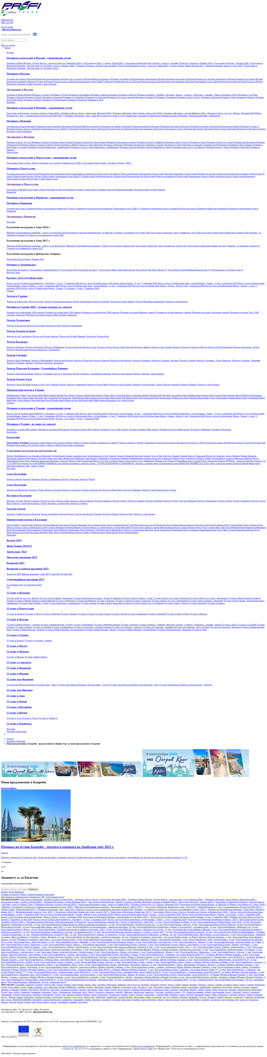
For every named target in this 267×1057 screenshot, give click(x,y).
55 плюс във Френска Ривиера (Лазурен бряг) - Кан (134, 685)
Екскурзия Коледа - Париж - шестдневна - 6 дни (71, 954)
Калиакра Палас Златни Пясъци (180, 527)
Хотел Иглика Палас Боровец (34, 532)
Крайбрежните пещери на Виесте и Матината (151, 458)
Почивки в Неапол (33, 100)
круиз (114, 990)
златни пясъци (126, 997)
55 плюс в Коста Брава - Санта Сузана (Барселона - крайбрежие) (49, 603)
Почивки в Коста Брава (61, 142)
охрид (132, 995)
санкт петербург (149, 1000)
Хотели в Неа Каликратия (220, 347)
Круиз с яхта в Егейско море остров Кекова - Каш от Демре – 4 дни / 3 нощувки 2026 (41, 917)
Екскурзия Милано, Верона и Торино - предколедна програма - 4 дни (155, 939)
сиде (74, 997)
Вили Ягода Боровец (17, 530)
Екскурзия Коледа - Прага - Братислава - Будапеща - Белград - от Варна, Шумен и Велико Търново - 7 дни (208, 964)
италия (67, 984)
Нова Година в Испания (225, 129)
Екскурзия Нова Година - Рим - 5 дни (178, 947)
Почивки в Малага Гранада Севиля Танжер (39, 145)
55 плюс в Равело (24, 627)
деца (10, 992)
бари (100, 990)
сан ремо (245, 987)
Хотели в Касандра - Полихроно (44, 350)
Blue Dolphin (50, 395)
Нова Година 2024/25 (19, 546)
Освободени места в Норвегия (165, 208)
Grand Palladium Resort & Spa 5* (195, 270)
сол (46, 987)
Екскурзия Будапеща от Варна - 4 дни (19, 929)
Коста (91, 992)
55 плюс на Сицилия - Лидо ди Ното (192, 627)
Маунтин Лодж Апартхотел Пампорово (164, 530)
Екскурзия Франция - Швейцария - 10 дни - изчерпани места (37, 982)
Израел (193, 990)
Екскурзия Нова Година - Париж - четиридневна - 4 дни (224, 947)
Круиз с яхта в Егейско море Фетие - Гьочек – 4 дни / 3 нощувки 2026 (147, 914)
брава (31, 987)
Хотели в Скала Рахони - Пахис (147, 384)
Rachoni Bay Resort (65, 395)
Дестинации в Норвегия (21, 216)
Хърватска (114, 995)
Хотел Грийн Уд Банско (88, 532)
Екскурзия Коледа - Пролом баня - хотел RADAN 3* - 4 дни (34, 979)
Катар (20, 1002)
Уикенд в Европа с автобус (131, 443)
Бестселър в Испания (203, 129)
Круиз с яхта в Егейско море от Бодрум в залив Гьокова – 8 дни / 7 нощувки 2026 (118, 283)
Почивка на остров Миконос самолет (137, 312)
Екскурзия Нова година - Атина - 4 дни (140, 962)
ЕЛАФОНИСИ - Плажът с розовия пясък (139, 463)
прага (236, 984)
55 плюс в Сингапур (19, 662)
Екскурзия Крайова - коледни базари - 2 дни (81, 974)
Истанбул (159, 987)
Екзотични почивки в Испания (234, 126)
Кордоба (139, 456)
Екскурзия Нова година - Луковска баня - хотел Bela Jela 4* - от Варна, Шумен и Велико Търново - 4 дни (103, 969)
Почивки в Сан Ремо (248, 95)
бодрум (203, 997)
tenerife (119, 992)
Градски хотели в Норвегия (99, 208)
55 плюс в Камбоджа (19, 723)
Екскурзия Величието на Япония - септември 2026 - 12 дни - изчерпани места (102, 979)
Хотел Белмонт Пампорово (40, 530)
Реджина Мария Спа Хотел (78, 527)
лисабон (101, 984)
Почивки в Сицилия (52, 97)
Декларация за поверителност (15, 897)
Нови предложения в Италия (179, 81)
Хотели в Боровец (31, 479)
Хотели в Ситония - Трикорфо (246, 360)
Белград (229, 997)
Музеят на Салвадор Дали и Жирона (223, 456)
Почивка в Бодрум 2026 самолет (174, 429)
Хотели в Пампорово (51, 479)
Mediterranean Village (16, 395)
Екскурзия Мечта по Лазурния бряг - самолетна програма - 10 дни (104, 927)
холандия (238, 997)
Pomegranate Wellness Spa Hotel (174, 398)
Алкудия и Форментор (63, 458)
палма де (243, 1000)
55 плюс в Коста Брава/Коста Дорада (114, 603)
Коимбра (129, 189)
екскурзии (57, 997)
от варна (227, 984)
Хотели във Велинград (17, 490)
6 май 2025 (55, 574)
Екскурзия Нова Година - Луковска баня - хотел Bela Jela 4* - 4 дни (66, 972)
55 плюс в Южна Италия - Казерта (28, 630)
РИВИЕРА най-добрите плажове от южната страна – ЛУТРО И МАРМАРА (83, 463)
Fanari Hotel (28, 398)
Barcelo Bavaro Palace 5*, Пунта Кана (24, 270)
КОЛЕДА (45, 990)
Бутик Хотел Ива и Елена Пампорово (229, 530)
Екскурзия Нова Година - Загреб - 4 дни (20, 962)
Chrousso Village (82, 395)
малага (254, 987)
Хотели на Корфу (101, 301)
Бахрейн (39, 987)
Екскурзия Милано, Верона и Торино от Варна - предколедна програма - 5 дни (170, 949)
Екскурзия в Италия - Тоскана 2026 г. (232, 63)
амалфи (82, 987)
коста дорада (124, 990)
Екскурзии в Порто (37, 189)
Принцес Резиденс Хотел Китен (201, 525)
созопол (67, 997)
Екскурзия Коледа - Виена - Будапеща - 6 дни (22, 967)
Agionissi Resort (234, 395)
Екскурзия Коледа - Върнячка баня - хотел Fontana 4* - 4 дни (30, 974)
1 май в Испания (23, 131)
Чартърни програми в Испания (175, 126)
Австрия (159, 992)
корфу (201, 990)
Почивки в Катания (210, 97)
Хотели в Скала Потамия (18, 384)
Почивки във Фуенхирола (215, 145)
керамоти (106, 1000)
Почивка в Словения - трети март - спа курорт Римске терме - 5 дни (49, 939)
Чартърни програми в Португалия (180, 174)
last (3, 1000)
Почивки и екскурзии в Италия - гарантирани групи (39, 58)
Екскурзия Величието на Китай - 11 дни (193, 932)
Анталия (237, 992)
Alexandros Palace (179, 395)
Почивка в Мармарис (201, 429)
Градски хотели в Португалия (40, 176)
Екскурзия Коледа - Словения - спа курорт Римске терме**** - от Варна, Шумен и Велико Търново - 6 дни (197, 954)
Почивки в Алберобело (74, 97)
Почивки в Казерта (246, 97)
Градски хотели (16, 508)
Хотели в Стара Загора (144, 514)
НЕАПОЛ (34, 990)
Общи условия (27, 894)
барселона (112, 984)
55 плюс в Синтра (86, 614)
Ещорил (161, 189)
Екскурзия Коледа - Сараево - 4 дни (88, 977)
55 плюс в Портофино (82, 625)
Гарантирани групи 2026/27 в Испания (59, 129)
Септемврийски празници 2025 (25, 579)
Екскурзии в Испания (175, 443)
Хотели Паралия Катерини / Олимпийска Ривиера (37, 368)
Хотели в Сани (89, 347)
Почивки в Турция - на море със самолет (31, 424)
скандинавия (218, 992)
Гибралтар (129, 456)
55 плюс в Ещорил (198, 614)
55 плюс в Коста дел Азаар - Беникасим (208, 598)
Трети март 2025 (17, 551)
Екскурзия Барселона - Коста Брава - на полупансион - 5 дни (207, 934)
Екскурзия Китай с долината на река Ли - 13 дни (139, 924)
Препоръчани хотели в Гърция (25, 390)
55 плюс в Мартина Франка (107, 625)
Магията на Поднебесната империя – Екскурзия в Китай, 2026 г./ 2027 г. (109, 907)
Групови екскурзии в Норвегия (21, 208)
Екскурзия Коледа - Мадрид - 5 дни (196, 942)
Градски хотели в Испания (28, 129)
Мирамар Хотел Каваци (89, 525)
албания (135, 990)
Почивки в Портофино (79, 95)
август (4, 997)
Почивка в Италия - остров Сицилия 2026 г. (97, 66)
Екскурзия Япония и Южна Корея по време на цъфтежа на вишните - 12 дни (78, 924)
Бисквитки (35, 897)
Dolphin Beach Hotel (237, 398)
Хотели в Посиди (199, 347)
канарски (110, 992)
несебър (136, 1000)
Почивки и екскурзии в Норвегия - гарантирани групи (40, 197)
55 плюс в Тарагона (141, 601)
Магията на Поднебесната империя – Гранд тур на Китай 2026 (36, 233)
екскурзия (126, 1000)
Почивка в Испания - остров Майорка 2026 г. (185, 113)
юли (80, 997)
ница (94, 995)
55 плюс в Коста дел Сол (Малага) (148, 603)
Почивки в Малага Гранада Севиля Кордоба (82, 145)
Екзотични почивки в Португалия (245, 174)
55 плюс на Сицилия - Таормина (158, 627)
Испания (11, 102)
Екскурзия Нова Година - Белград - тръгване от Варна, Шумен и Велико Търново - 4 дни (88, 967)
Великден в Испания (247, 129)
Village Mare (109, 395)
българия (199, 995)
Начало (10, 739)
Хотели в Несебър (154, 501)
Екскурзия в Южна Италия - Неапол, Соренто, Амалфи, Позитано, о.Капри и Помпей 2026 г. (169, 63)
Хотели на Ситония (35, 325)
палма (4, 987)
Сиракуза (230, 458)
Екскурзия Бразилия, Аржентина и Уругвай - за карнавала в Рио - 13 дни (65, 932)
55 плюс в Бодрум (15, 640)
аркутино (83, 1002)
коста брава (14, 987)
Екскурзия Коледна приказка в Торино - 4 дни (119, 942)
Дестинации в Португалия (23, 184)
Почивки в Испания (19, 121)
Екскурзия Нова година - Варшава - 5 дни (76, 942)
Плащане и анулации (44, 894)
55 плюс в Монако (18, 651)
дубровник (6, 995)
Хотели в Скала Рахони (208, 384)
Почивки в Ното (229, 95)
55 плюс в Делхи (30, 718)
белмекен (193, 997)
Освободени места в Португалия (110, 176)
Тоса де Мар (157, 456)
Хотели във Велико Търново (88, 514)
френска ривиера (195, 992)
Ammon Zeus (96, 398)
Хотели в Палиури (181, 347)
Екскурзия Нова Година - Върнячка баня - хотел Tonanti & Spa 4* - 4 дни (133, 972)
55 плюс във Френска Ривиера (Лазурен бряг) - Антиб (83, 685)
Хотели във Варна (49, 514)
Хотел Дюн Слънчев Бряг (208, 527)
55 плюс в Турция (17, 635)
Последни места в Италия (153, 81)
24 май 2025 (66, 574)
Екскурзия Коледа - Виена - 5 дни (163, 952)
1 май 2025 (44, 574)
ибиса (17, 992)
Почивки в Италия (18, 73)
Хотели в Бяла (63, 501)
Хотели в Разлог (87, 479)
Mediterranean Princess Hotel (201, 395)
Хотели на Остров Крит (97, 336)
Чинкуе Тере (75, 461)
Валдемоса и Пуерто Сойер (39, 458)
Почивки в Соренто (41, 95)
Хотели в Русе (126, 514)
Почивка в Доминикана (21, 264)
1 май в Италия (49, 84)
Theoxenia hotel (38, 400)
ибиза (161, 1000)
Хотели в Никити (101, 360)
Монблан (54, 461)
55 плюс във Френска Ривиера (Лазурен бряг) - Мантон (185, 685)
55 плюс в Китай (17, 701)
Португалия (12, 152)
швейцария (205, 987)
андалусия (227, 987)
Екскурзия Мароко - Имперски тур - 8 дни (238, 927)
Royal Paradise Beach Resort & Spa (61, 400)
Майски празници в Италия (105, 79)
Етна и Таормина (209, 461)
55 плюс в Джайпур (48, 718)
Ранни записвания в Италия (152, 79)
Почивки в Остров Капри (54, 100)
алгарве (233, 995)
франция (53, 987)
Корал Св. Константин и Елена (106, 527)
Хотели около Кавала (82, 301)
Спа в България (16, 484)
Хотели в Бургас (48, 501)
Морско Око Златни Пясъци (64, 525)
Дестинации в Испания (20, 136)
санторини (193, 987)
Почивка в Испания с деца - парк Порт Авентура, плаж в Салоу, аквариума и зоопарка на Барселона (112, 116)
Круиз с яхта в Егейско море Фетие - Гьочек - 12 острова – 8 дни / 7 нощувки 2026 (60, 288)
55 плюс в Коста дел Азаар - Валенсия (171, 598)
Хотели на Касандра (16, 325)
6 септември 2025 (15, 585)
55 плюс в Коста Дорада (176, 603)
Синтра (87, 189)
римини (5, 990)
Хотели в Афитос (142, 347)
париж (185, 984)
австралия (259, 997)
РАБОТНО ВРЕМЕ (22, 1000)
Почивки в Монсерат (113, 145)
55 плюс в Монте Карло (36, 657)
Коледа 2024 (14, 540)
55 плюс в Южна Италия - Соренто (23, 625)
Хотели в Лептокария (122, 374)
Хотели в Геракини (142, 360)
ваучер (176, 1000)
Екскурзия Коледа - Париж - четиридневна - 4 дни (72, 947)
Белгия (12, 1002)
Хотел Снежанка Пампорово (197, 530)
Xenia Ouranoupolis (219, 398)
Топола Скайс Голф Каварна (28, 527)
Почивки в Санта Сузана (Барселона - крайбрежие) (94, 147)
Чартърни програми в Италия (180, 79)
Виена (108, 987)
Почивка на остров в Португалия (213, 174)
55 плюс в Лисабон (16, 614)
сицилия (30, 984)
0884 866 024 (7, 20)
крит (150, 987)
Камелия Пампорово (256, 527)
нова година (78, 984)
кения (27, 1002)
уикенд (246, 992)
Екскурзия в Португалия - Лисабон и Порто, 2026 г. (107, 163)
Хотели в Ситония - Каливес (165, 360)
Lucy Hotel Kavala (125, 400)
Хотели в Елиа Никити (121, 360)
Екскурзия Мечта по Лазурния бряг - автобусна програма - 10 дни (97, 937)
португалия (50, 984)
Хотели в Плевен (110, 514)
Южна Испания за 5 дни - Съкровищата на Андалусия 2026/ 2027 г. (230, 907)
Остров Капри (58, 456)
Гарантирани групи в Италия (208, 81)
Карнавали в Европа (154, 443)
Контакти (19, 892)
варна (167, 987)
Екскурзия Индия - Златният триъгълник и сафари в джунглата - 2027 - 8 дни (75, 929)
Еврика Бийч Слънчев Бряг (230, 525)
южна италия (244, 990)
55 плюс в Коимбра (157, 614)
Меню (8, 48)
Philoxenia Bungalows (252, 395)
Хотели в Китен (119, 501)
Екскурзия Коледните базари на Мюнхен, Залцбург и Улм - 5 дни (128, 947)
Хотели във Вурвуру (64, 360)
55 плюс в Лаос (16, 695)
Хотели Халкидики (18, 320)
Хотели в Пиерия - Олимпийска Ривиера (91, 374)
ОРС (43, 897)
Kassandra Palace (14, 398)
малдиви (55, 990)
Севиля (120, 456)
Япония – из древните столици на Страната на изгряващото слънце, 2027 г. (171, 909)
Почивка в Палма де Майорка (151, 142)
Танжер (146, 456)
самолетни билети (52, 1000)
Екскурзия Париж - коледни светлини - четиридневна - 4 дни (70, 952)
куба (134, 987)
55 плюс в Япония (18, 673)
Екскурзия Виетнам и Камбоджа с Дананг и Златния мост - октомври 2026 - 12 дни (176, 927)
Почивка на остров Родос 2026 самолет (100, 312)
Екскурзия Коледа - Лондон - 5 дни (234, 952)
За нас (11, 892)
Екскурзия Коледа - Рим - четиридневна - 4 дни (211, 939)
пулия (60, 984)
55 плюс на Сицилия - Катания (225, 627)
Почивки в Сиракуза (145, 97)
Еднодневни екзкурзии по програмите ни (32, 450)
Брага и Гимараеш (196, 456)
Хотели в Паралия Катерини (58, 301)
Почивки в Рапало (15, 97)
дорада (210, 984)
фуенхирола (43, 1002)
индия (236, 987)
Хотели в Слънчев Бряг (58, 503)
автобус (242, 995)
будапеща (46, 992)
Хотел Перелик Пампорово (66, 530)
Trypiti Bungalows (123, 395)
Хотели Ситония (17, 355)
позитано (254, 1000)
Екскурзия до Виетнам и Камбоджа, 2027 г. (131, 912)
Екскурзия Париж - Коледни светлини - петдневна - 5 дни (60, 949)
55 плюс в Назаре (68, 614)
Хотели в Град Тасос (40, 384)
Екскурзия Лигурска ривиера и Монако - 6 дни (195, 929)
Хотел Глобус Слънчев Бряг (20, 525)
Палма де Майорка (68, 987)
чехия (208, 992)
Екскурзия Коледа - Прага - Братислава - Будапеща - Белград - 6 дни (124, 964)
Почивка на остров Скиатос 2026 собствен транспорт (51, 315)
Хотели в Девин (36, 490)
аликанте (255, 992)
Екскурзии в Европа (63, 443)
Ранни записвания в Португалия (148, 174)
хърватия (25, 992)
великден (223, 990)
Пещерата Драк (82, 458)
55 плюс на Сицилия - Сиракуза (127, 627)
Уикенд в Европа (81, 443)
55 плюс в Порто (33, 614)
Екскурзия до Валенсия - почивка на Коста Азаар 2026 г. (33, 113)
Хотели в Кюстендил (92, 490)
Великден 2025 (15, 563)
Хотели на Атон (53, 325)
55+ (8, 587)
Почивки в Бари (228, 97)
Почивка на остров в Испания (204, 126)
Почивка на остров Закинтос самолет (173, 312)
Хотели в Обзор (170, 501)
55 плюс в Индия (17, 712)
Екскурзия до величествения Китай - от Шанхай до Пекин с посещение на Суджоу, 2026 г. (223, 904)
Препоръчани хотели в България (27, 519)
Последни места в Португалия (140, 176)
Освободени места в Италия (126, 81)
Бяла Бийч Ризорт (129, 527)
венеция (175, 987)
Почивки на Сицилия (96, 97)
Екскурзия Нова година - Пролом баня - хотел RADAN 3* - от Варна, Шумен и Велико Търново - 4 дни (203, 974)
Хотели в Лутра (104, 347)
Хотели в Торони (187, 360)
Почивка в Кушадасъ (221, 429)
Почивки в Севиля (173, 145)
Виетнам (99, 987)
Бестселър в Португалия (232, 176)
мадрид (90, 987)
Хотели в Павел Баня (112, 490)
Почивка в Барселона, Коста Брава (89, 142)
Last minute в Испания (120, 126)
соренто (39, 984)
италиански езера (161, 990)
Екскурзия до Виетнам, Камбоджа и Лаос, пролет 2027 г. (82, 912)
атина (182, 995)
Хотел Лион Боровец (129, 532)
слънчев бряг (162, 995)
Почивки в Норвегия (19, 203)
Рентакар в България (16, 731)
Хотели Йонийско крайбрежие (150, 301)
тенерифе (20, 984)
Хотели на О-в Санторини (19, 336)
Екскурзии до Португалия (198, 443)
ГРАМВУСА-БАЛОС (199, 463)
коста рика (139, 997)
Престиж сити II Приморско (153, 525)
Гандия (16, 995)
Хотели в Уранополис (71, 325)
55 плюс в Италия (43, 81)
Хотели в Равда (225, 501)
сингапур (100, 992)
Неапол (10, 456)
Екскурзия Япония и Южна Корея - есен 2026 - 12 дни (223, 922)
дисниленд (102, 995)
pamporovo (67, 1000)
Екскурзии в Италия (221, 443)
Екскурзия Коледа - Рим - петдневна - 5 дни (111, 949)
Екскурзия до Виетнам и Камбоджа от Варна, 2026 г (213, 919)
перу (84, 992)
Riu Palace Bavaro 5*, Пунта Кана (164, 270)
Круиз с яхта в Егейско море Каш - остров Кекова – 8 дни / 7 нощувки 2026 (96, 286)
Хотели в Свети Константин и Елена (158, 490)
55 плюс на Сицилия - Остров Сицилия (93, 627)
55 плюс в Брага (103, 614)
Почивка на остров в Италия (249, 79)
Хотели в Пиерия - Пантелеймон (148, 374)
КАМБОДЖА (194, 1000)
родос (229, 992)
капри (208, 990)
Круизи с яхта (13, 272)
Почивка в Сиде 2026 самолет (114, 429)
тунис (24, 987)
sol (236, 1000)
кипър (184, 987)
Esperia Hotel (221, 395)
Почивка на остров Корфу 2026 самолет (25, 312)
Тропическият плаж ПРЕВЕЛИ (174, 463)
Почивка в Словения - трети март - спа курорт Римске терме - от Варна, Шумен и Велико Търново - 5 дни (180, 937)
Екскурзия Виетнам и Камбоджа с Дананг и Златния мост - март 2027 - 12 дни (124, 922)
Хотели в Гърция (17, 296)
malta (214, 995)
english (220, 997)
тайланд (24, 990)
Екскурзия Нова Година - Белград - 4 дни (100, 962)
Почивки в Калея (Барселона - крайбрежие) (49, 147)
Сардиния (126, 987)
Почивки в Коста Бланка (240, 145)
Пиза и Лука (124, 461)
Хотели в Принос (188, 384)
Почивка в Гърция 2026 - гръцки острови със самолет (39, 307)
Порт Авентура (32, 461)
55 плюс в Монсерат (65, 601)
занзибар (37, 995)
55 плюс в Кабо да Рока (178, 614)
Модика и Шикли (243, 458)
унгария (116, 1000)
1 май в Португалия (48, 179)
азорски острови (43, 997)
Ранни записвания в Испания (146, 126)
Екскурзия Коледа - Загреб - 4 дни (177, 957)
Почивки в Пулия (59, 95)
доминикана (65, 992)
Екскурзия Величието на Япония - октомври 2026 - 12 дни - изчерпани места (177, 979)
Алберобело (104, 458)
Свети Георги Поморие (53, 527)
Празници (11, 535)
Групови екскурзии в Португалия (23, 174)
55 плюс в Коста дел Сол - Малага (23, 598)
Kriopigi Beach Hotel (111, 398)
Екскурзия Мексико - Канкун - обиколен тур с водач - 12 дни (142, 929)
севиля (168, 1000)
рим (94, 984)
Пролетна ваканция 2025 (22, 557)
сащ (64, 995)
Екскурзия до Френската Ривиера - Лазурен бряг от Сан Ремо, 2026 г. (116, 917)
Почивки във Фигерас (134, 145)
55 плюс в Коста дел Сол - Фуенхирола (170, 601)
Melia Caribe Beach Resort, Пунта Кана (129, 270)
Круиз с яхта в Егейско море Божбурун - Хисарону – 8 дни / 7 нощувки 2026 (43, 283)
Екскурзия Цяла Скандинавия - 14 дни (102, 939)
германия (36, 992)
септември (63, 1002)
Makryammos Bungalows (105, 400)
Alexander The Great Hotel (46, 398)
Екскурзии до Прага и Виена (48, 445)
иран (183, 1000)
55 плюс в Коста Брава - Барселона (55, 598)
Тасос (55, 992)
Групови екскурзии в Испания (21, 126)
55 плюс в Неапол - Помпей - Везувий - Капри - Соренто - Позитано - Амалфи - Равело (180, 625)
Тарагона (64, 461)
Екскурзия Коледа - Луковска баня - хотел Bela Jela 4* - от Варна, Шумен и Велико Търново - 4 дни (217, 972)
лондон (82, 990)
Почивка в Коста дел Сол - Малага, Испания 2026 (231, 113)
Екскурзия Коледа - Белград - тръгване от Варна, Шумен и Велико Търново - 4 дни (120, 957)
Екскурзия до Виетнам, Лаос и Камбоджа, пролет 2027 (162, 246)
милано (233, 990)
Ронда (21, 461)
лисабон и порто (173, 992)
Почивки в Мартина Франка (104, 95)
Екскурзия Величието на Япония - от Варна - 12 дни (151, 934)
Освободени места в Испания (93, 129)
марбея (78, 995)
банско (12, 997)
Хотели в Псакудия (83, 360)
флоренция (145, 990)
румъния (14, 990)
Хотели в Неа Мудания (18, 350)
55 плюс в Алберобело (62, 627)
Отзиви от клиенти (10, 894)
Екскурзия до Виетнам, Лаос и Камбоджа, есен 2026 (176, 233)
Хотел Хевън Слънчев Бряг (151, 527)
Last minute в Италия (128, 79)
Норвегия (11, 192)
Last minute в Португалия (120, 174)
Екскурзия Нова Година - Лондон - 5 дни (133, 944)
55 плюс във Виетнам (20, 690)
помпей (73, 1002)
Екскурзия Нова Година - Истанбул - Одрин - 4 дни (120, 954)
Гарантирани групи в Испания (178, 129)
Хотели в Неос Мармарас (19, 360)
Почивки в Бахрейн (16, 741)
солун (9, 1000)
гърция (250, 984)
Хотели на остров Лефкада (122, 301)
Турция (10, 403)
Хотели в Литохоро (63, 374)
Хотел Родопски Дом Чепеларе (95, 530)
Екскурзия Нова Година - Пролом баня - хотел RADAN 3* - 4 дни (225, 959)
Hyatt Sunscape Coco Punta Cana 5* (227, 270)
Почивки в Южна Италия (19, 95)
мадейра (145, 984)
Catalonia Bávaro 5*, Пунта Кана (57, 270)
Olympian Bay (65, 398)
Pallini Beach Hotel (80, 398)
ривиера (174, 995)
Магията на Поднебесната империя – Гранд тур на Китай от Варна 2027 (101, 246)
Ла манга (142, 987)
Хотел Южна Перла (176, 525)
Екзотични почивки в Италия (21, 81)
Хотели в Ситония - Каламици (49, 363)
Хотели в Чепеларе (70, 479)
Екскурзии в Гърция (241, 443)
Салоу (58, 995)
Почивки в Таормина (166, 97)
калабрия (258, 995)
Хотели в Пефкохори (54, 347)
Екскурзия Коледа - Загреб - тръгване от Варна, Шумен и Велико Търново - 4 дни (146, 977)
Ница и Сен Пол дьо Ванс (105, 461)
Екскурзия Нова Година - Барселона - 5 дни (27, 944)
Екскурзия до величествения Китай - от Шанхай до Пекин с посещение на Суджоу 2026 (108, 233)
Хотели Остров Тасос (19, 379)
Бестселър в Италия (231, 81)
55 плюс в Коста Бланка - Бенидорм (206, 601)
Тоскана (202, 984)
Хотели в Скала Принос (120, 384)
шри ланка (26, 995)
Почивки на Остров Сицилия (121, 97)
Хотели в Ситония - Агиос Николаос (213, 360)
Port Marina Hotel (130, 398)
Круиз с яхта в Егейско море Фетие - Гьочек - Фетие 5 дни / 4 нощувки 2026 (168, 286)
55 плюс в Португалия (20, 608)
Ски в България (16, 473)
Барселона (45, 461)
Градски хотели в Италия (65, 81)
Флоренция (86, 461)
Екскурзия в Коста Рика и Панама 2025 (25, 259)
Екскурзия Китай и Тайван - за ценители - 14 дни (101, 934)
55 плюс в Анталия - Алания (38, 640)
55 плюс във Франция (20, 679)
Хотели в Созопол (78, 503)
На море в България (19, 495)
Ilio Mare (167, 395)
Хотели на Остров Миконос (72, 336)
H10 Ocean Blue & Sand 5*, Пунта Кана (92, 270)
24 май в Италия (33, 84)
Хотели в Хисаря (53, 490)
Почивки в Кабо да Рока (145, 189)
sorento (88, 1000)
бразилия (76, 992)
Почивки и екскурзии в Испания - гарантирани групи (39, 107)
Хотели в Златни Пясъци (82, 501)
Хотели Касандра (17, 341)
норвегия (216, 987)
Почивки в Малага (40, 142)
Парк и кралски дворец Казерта (225, 463)
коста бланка (228, 1000)
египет (163, 984)
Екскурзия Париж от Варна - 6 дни (179, 922)
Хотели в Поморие (132, 490)
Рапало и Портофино (178, 461)
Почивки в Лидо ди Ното (188, 97)
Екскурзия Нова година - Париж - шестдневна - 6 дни (180, 944)
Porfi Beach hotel (85, 400)
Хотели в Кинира (171, 384)
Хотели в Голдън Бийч (97, 384)
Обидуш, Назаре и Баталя (175, 456)
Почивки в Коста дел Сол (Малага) (189, 147)
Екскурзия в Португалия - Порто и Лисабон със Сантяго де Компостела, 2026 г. (44, 163)
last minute (92, 990)
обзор (148, 997)
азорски (174, 990)
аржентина (112, 997)
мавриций (79, 1000)
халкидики (149, 995)
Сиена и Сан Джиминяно (142, 461)
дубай (178, 984)
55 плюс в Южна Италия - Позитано (174, 630)
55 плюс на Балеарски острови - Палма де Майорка (97, 598)
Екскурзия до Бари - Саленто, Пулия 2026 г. (104, 63)
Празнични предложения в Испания (53, 126)
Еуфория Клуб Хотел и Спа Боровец (127, 530)
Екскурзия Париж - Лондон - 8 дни (180, 924)
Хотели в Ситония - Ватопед (20, 363)
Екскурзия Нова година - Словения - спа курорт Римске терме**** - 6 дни (190, 969)
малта (171, 984)
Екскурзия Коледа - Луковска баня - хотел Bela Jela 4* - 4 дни (54, 959)
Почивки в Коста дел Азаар (220, 142)
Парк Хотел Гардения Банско (63, 532)
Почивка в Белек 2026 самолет (85, 429)
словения (249, 997)
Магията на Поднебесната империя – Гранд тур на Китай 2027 (36, 246)
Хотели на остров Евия (176, 301)
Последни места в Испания (120, 129)
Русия (4, 992)
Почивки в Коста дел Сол (19, 142)
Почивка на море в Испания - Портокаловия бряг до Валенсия (190, 116)
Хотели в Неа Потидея (123, 347)
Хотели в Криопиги (34, 347)
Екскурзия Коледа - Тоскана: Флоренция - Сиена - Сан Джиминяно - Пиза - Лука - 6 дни (48, 964)
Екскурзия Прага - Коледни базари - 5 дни (34, 942)
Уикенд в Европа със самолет (104, 443)
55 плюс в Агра (14, 718)
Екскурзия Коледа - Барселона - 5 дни (198, 952)
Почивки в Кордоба (240, 147)
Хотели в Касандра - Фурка (246, 347)
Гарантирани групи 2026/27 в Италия (95, 81)
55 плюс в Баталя (119, 614)
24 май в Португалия (28, 179)
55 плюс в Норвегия (76, 208)
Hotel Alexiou (97, 395)
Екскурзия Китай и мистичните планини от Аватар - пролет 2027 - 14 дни (137, 932)
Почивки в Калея (127, 147)
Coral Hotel (133, 525)
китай (88, 984)
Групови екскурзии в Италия (20, 79)
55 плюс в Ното (229, 625)
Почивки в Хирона (155, 145)
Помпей (244, 463)
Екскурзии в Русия (25, 445)
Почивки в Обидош (56, 189)
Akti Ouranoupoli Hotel (148, 398)
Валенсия (260, 984)
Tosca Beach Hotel (35, 395)
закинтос (149, 992)
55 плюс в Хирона (105, 601)
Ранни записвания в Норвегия (51, 208)
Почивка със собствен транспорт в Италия (214, 79)
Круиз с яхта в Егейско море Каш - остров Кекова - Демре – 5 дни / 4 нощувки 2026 (197, 283)
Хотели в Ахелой (15, 501)
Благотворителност (55, 897)
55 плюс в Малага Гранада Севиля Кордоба (34, 601)
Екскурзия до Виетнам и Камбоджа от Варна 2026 (225, 233)
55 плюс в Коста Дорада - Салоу (137, 598)
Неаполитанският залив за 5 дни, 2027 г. (225, 66)
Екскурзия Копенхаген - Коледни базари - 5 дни (24, 947)
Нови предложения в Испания (148, 129)
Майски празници (30, 574)
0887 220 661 (7, 22)
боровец (212, 997)
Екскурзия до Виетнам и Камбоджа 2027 (207, 246)
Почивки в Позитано (77, 100)
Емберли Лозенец (42, 525)
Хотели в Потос (58, 384)
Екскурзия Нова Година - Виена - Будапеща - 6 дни (128, 974)
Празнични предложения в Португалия (57, 174)
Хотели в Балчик (32, 501)
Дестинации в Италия (20, 89)
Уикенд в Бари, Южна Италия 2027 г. (187, 66)
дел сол (166, 997)
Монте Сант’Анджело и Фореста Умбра (192, 458)
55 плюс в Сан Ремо (247, 625)
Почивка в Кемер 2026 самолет (144, 429)
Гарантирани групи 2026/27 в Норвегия (131, 208)
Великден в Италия (16, 84)
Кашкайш (119, 189)
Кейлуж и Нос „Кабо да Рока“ (31, 466)
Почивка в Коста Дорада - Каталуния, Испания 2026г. (86, 113)
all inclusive (48, 995)
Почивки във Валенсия (244, 142)
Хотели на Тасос (36, 301)
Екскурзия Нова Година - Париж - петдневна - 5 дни (232, 944)
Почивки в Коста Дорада (177, 142)
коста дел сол (133, 984)
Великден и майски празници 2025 (28, 568)
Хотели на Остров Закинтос (45, 336)
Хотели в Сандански (71, 490)
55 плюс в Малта (17, 646)
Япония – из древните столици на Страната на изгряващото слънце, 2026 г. (38, 907)
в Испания (76, 126)
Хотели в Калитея (73, 347)
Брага (94, 189)
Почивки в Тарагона (193, 145)
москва (139, 995)
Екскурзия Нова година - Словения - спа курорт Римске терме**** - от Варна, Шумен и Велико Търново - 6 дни (138, 959)
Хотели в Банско (14, 479)
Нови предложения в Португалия (172, 176)
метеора (97, 1000)
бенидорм (257, 990)
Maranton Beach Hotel (199, 398)
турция (218, 984)
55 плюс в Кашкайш (137, 614)
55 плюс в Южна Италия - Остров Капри (64, 630)
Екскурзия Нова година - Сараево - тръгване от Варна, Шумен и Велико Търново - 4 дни (174, 967)
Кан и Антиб (194, 461)
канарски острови (69, 990)
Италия (10, 52)
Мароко (116, 987)
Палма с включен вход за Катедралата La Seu (87, 456)
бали (215, 990)
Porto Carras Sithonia (21, 400)
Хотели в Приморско (207, 501)
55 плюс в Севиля (123, 601)
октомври (37, 1000)
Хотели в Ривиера (241, 501)
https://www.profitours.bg (74, 1046)
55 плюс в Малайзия (19, 707)
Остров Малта (218, 458)
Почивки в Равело (33, 97)
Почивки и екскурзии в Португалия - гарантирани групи (41, 157)
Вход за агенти (8, 45)
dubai (249, 995)
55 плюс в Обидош (51, 614)
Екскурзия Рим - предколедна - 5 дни (160, 942)
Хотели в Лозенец (136, 501)
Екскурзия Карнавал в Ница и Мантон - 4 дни (221, 924)
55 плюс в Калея (89, 603)
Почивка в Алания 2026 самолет (22, 429)
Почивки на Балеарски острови (121, 142)
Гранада (112, 456)
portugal (205, 1000)
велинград (223, 995)
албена (174, 997)
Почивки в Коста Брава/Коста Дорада (154, 147)
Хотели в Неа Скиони (161, 347)
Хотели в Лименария (76, 384)
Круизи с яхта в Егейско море (25, 277)
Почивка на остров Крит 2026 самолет (63, 312)
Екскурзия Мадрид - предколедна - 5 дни (20, 952)
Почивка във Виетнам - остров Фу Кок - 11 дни (53, 934)
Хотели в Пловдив (31, 514)
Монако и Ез (161, 461)
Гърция (10, 291)
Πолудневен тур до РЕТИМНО (31, 463)
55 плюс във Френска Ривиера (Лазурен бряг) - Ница (32, 685)
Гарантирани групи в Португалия (204, 176)
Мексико (128, 992)
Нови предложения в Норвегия (223, 208)
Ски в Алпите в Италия (79, 79)
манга (208, 995)
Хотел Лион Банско (109, 532)
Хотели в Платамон (43, 374)
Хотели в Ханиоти (15, 347)
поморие (183, 997)
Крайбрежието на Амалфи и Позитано (32, 456)
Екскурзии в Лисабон (17, 189)
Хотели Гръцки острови (21, 331)
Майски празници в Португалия (92, 174)
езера (107, 990)
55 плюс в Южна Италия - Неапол (101, 630)
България (11, 468)
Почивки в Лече (95, 100)
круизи (190, 995)
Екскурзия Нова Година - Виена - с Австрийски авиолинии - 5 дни (81, 944)
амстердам (139, 992)
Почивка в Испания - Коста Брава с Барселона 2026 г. (138, 113)
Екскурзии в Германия (73, 445)
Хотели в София (14, 514)
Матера (93, 458)
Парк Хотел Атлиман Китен (114, 525)
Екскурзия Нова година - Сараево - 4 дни (60, 962)
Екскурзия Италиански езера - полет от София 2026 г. (144, 66)
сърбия (124, 995)
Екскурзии (12, 432)
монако (70, 995)
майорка (122, 984)
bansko (20, 997)
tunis (34, 1002)
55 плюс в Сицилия (42, 627)
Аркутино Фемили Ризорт (233, 527)
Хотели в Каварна (103, 501)
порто (243, 984)
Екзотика (11, 222)
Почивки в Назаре (74, 189)
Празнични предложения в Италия (51, 79)
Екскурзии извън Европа (41, 443)
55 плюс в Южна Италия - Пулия (56, 625)
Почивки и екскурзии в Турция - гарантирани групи (39, 408)
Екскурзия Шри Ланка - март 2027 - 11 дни (50, 927)
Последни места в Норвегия (194, 208)
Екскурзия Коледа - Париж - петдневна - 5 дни (123, 952)
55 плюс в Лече (199, 630)
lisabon (86, 995)
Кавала (4, 1002)
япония (193, 984)
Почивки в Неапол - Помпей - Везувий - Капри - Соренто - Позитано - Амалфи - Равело (179, 95)
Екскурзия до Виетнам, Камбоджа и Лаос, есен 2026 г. (171, 907)
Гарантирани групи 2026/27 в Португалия (74, 176)
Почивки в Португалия (21, 168)
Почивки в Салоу (198, 142)
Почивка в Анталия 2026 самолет (54, 429)
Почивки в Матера (127, 95)
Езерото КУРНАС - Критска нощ (233, 461)
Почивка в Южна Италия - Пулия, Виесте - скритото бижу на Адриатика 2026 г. (45, 63)
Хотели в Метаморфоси (42, 360)
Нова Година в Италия (252, 81)
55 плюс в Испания (18, 592)
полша (53, 1002)
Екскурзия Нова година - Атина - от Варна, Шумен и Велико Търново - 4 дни (198, 962)
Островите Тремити (119, 458)
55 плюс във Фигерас (86, 601)
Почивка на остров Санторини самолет (210, 312)
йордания (184, 990)
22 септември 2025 (33, 585)
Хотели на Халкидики (17, 301)
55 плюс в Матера (129, 625)
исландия (157, 997)
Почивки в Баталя (106, 189)
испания (155, 984)
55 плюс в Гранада (216, 603)
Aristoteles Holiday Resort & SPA (147, 395)
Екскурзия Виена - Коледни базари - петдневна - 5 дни (236, 949)
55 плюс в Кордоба (198, 603)
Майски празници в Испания (96, 126)
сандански (215, 1000)
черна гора (89, 997)
